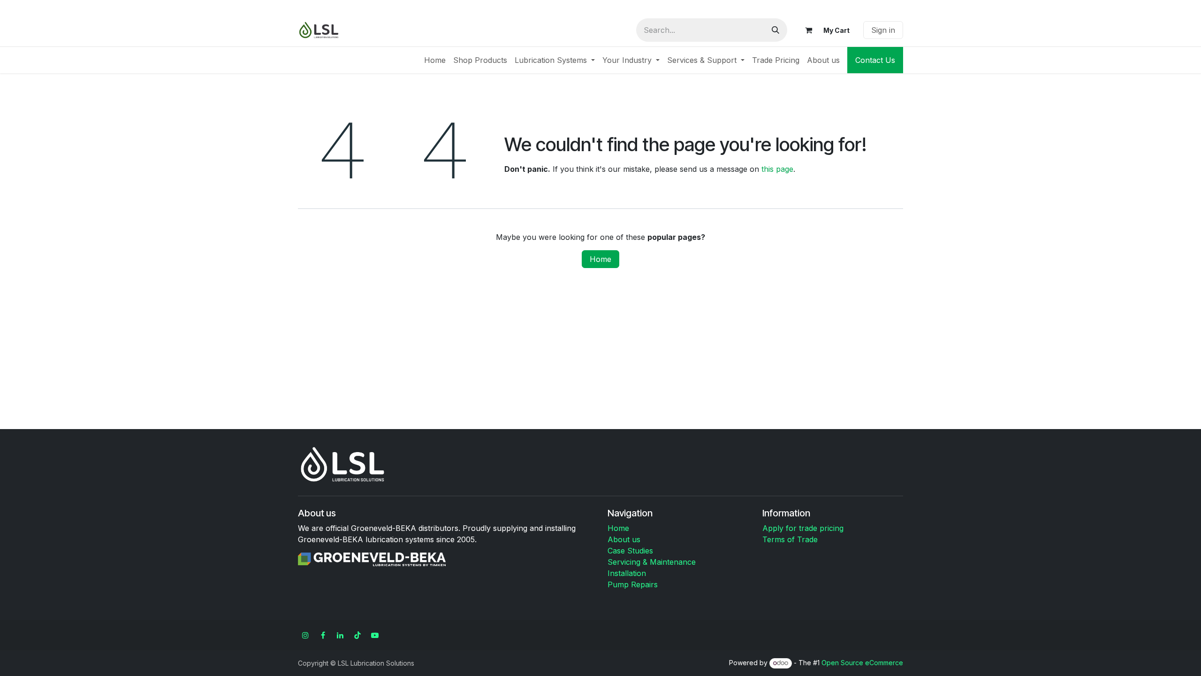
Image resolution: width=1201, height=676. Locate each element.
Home (600, 259)
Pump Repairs (633, 584)
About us (624, 539)
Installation (627, 573)
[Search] (775, 30)
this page (777, 169)
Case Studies (630, 550)
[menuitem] (434, 60)
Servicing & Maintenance (652, 562)
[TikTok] (357, 635)
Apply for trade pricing (803, 528)
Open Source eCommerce (862, 663)
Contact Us (875, 60)
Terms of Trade (790, 539)
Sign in (883, 30)
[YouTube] (374, 635)
